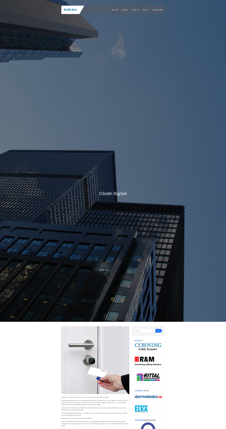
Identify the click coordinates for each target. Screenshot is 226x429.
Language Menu (157, 10)
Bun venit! (115, 10)
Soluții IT (135, 10)
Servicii (145, 10)
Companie (124, 10)
